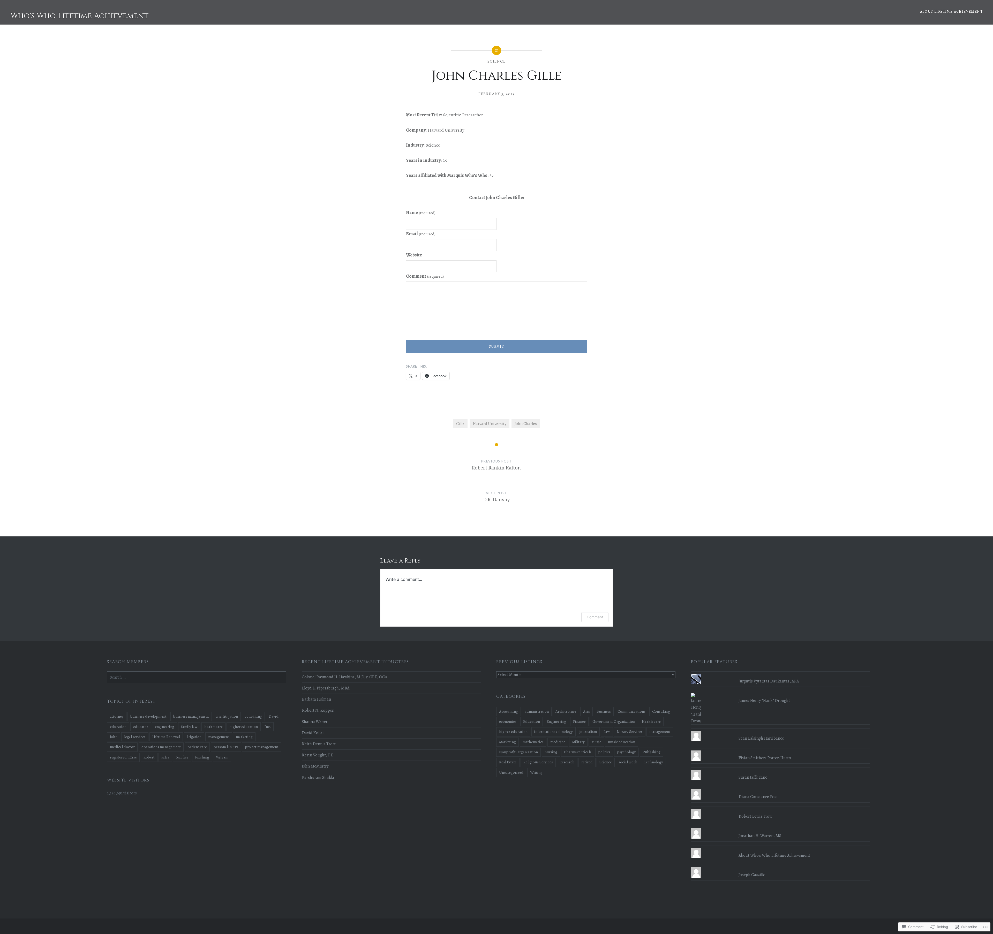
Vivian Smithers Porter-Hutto (765, 758)
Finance (579, 721)
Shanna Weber (314, 722)
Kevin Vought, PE (317, 755)
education (118, 726)
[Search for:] (196, 677)
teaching (202, 757)
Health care (651, 721)
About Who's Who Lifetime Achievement (774, 855)
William (222, 757)
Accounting (508, 711)
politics (604, 752)
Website (414, 255)
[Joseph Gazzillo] (780, 867)
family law (189, 726)
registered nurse (123, 757)
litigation (194, 736)
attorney (117, 716)
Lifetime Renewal (166, 736)
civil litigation (227, 716)
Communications (631, 711)
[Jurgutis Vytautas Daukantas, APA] (780, 674)
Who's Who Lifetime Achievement (79, 16)
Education (531, 721)
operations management (161, 746)
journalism (588, 731)
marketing (244, 736)
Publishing (651, 752)
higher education (513, 731)
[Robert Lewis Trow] (780, 809)
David (274, 716)
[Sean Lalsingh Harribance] (780, 731)
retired (587, 762)
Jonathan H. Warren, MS (760, 836)
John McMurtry (315, 766)
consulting (253, 716)
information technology (553, 731)
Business (604, 711)
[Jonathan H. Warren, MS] (780, 828)
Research (567, 762)
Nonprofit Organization (518, 752)
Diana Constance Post (758, 797)
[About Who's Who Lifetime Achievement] (780, 848)
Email (420, 234)
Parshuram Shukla (318, 777)
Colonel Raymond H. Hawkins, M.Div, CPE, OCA (344, 677)
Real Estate (508, 762)
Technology (653, 762)
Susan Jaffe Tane (753, 777)
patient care (197, 746)
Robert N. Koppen (318, 710)
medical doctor (122, 746)
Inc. (268, 726)
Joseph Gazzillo (752, 875)
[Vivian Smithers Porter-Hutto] (780, 750)
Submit (496, 346)
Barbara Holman (316, 699)
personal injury (226, 746)
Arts (586, 711)
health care (213, 726)
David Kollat (313, 733)
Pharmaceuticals (577, 752)
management (659, 731)
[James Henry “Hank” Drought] (780, 693)
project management (261, 746)
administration (537, 711)
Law (607, 731)
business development (148, 716)
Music (596, 742)
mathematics (533, 742)
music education (621, 742)
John (113, 736)
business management (191, 716)
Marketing (507, 742)
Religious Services (538, 762)
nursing (551, 752)
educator (140, 726)
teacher (182, 757)
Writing (536, 772)
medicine (557, 742)
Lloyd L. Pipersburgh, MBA (325, 688)
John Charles (526, 424)
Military (578, 742)
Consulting (661, 711)
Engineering (556, 721)
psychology (626, 752)
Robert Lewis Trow (755, 816)
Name (420, 212)
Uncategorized (511, 772)
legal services (135, 736)
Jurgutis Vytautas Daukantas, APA (769, 681)
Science (496, 61)
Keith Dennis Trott (319, 744)
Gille (460, 424)
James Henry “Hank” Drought (764, 700)
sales (165, 757)
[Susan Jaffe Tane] (780, 770)
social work (628, 762)
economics (507, 721)
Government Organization (613, 721)
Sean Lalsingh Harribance (761, 738)
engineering (164, 726)
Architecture (565, 711)
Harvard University (489, 424)
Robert (149, 757)
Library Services (630, 731)
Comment (425, 276)
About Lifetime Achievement (951, 11)
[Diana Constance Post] (780, 789)
